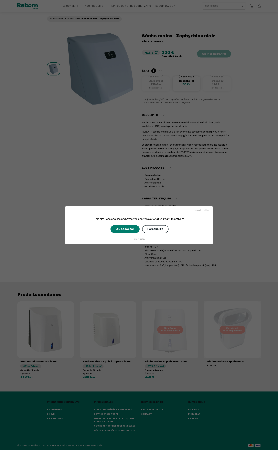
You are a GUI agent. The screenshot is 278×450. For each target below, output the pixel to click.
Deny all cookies (201, 210)
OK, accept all (125, 229)
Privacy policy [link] (139, 239)
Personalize (155, 229)
